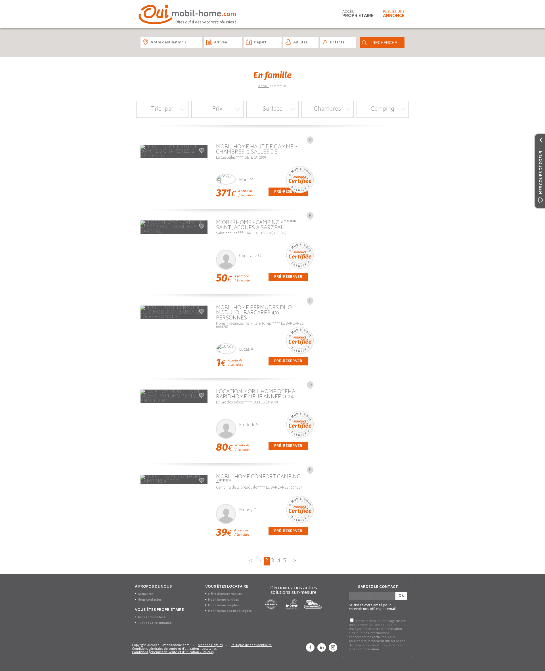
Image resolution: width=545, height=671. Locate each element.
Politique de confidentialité (251, 645)
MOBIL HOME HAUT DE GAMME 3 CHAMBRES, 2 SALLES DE (256, 150)
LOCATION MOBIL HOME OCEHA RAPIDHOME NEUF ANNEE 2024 (255, 395)
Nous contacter (149, 600)
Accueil (263, 86)
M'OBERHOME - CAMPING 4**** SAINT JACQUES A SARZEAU (256, 225)
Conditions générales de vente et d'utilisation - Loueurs (172, 652)
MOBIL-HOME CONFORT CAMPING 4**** (258, 480)
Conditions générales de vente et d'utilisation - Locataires (174, 649)
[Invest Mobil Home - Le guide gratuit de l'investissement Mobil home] (291, 604)
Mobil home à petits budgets (230, 611)
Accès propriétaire (152, 617)
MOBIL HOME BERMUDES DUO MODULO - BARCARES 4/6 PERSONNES (254, 313)
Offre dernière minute (225, 594)
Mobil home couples (223, 605)
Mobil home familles (223, 600)
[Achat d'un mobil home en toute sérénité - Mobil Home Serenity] (270, 604)
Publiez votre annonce (155, 623)
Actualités (146, 594)
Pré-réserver (288, 277)
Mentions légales (210, 645)
